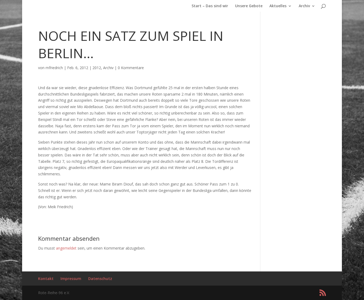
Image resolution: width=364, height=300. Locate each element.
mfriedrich (54, 67)
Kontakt (46, 278)
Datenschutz (100, 278)
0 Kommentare (131, 67)
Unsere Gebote (248, 6)
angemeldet (66, 248)
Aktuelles (277, 6)
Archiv (304, 6)
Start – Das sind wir (210, 6)
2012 (96, 67)
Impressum (70, 278)
